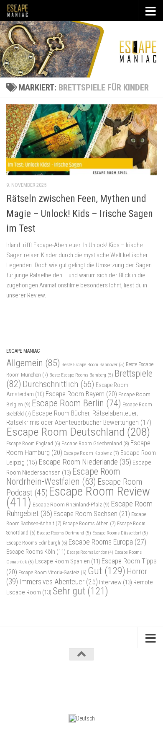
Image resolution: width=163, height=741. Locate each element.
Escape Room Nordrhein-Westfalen (63, 476)
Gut (106, 571)
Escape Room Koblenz (91, 453)
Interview (115, 582)
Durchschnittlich (58, 384)
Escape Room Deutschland (78, 431)
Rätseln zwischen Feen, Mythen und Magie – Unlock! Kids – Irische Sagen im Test (79, 213)
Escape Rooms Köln (36, 551)
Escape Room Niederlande (84, 462)
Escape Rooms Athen (89, 523)
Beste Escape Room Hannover (93, 364)
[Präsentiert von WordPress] (47, 683)
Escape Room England (33, 444)
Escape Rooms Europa (107, 541)
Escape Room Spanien (67, 561)
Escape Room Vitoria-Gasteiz (52, 573)
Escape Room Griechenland (95, 443)
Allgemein (33, 363)
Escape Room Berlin (76, 403)
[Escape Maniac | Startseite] (21, 10)
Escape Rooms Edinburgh (36, 543)
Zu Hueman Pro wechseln (116, 683)
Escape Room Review (78, 496)
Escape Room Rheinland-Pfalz (71, 504)
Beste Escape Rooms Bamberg (81, 375)
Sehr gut (80, 591)
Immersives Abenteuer (58, 582)
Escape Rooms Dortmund (64, 533)
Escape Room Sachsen (91, 513)
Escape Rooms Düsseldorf (120, 533)
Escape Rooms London (90, 552)
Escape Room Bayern (81, 394)
